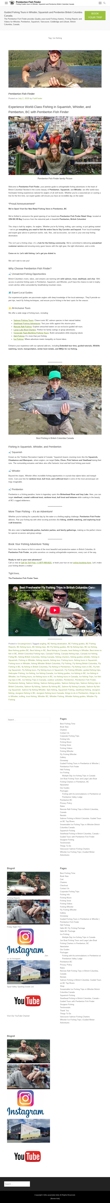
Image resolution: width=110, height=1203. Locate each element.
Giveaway (64, 760)
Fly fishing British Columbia (84, 663)
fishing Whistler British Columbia (45, 663)
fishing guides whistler (80, 657)
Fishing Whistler (66, 751)
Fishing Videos (66, 748)
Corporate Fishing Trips (69, 736)
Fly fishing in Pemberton (60, 667)
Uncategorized (24, 644)
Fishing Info (65, 739)
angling (43, 644)
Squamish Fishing (66, 690)
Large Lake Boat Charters (25, 330)
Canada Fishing (53, 653)
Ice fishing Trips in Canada (34, 680)
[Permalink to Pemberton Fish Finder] (55, 69)
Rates (62, 806)
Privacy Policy (66, 803)
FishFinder (37, 98)
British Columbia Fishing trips (31, 653)
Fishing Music (66, 742)
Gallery (63, 757)
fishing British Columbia (29, 657)
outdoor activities (55, 680)
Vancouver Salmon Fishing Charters (75, 849)
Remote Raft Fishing (23, 327)
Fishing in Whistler (27, 660)
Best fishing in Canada (57, 650)
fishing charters (62, 657)
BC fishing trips (39, 647)
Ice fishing (30, 673)
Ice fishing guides (62, 673)
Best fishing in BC (38, 650)
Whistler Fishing (57, 696)
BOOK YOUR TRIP (95, 15)
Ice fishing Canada (44, 673)
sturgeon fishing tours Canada (50, 693)
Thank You (64, 1011)
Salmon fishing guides (50, 683)
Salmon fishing (32, 683)
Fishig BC (12, 657)
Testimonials (65, 843)
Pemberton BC (66, 800)
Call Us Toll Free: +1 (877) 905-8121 (36, 563)
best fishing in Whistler (78, 650)
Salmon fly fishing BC (51, 686)
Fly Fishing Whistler (73, 670)
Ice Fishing (18, 339)
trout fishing (31, 696)
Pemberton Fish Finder (28, 2)
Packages (64, 791)
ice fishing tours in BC (43, 676)
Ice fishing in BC (78, 673)
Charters (63, 730)
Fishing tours (67, 660)
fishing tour (55, 660)
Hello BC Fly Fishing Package (72, 928)
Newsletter (64, 785)
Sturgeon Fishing (67, 840)
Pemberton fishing (16, 683)
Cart (61, 879)
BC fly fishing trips (75, 647)
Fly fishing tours (29, 670)
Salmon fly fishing (32, 686)
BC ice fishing (91, 647)
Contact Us (64, 733)
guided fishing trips (91, 670)
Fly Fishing (66, 663)
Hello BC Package (67, 931)
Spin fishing (52, 690)
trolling (22, 696)
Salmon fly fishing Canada (73, 686)
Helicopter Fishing (16, 673)
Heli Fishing (65, 769)
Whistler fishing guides (75, 696)
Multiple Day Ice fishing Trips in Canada (78, 776)
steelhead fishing (83, 690)
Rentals (63, 815)
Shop (62, 986)
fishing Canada (47, 657)
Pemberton (69, 680)
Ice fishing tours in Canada (66, 676)
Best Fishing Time (67, 724)
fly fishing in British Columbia (35, 667)
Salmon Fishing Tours (23, 320)
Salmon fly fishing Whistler (34, 690)
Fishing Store (65, 745)
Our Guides (64, 788)
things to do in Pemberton (76, 693)
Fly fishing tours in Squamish (50, 670)
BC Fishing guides (76, 644)
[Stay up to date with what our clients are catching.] (25, 1117)
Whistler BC (43, 696)
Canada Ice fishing (88, 653)
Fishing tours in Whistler (19, 663)
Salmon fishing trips (70, 683)
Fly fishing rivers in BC (82, 667)
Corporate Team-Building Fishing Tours (31, 333)
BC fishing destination (57, 644)
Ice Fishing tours (24, 676)
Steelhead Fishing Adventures (27, 323)
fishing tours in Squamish (85, 660)
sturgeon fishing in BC (25, 693)
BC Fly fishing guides (56, 647)
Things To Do (65, 846)
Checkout (64, 885)
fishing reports (42, 660)
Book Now (64, 727)
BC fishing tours (24, 647)
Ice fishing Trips (86, 676)
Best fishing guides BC (18, 650)
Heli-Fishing (19, 336)
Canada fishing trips (70, 653)
